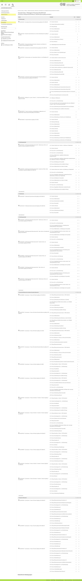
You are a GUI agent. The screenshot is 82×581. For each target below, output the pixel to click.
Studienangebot (4, 20)
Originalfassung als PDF (7, 38)
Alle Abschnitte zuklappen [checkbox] (7, 34)
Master (25, 10)
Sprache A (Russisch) (23, 497)
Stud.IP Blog (53, 580)
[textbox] (77, 1)
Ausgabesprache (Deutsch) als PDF (9, 40)
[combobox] (77, 1)
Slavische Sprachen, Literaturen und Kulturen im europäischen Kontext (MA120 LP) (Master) (43, 10)
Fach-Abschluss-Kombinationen (6, 24)
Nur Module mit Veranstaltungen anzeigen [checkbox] (7, 33)
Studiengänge (3, 22)
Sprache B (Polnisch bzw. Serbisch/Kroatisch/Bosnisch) (29, 292)
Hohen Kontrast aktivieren (67, 1)
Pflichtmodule (21, 19)
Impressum (48, 580)
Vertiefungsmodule (22, 142)
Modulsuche (3, 18)
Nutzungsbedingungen (60, 580)
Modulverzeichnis (4, 14)
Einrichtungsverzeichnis (5, 12)
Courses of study (21, 10)
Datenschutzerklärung (68, 580)
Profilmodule (21, 193)
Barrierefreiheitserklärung (77, 580)
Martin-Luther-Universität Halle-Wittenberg (69, 4)
